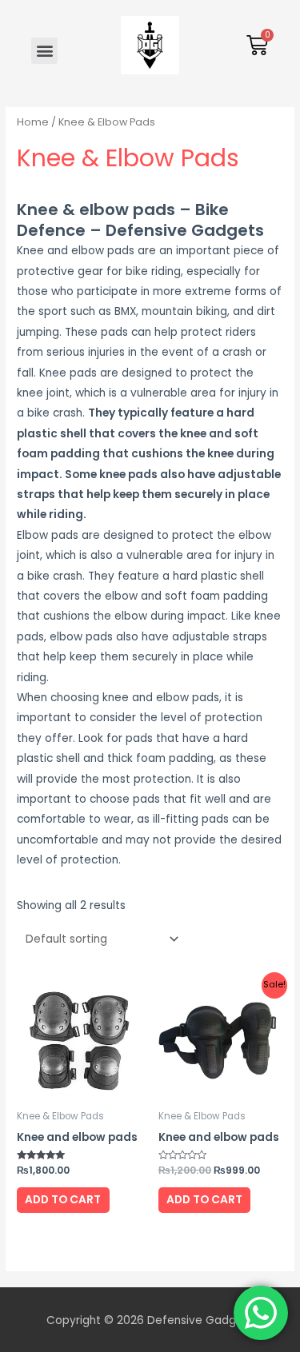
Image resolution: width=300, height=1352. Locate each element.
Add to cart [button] (63, 1199)
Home (33, 122)
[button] (44, 51)
